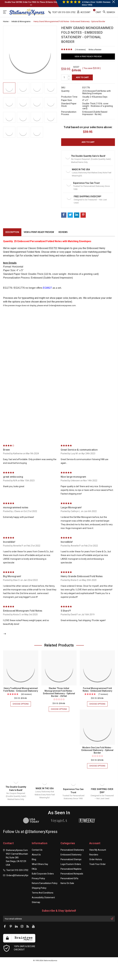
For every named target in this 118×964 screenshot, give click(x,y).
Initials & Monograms (21, 21)
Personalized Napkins (71, 869)
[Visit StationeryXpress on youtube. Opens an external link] (33, 926)
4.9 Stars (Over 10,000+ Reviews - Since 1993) (97, 3)
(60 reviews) (26, 694)
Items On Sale (67, 883)
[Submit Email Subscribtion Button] (111, 918)
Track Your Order (97, 864)
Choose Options (22, 705)
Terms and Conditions (42, 892)
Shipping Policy (39, 888)
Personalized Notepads (72, 873)
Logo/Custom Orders (71, 864)
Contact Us (37, 850)
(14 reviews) (80, 49)
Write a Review (94, 49)
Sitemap (36, 902)
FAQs (34, 869)
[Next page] (4, 634)
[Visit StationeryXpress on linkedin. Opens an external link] (16, 926)
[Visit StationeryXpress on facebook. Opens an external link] (5, 926)
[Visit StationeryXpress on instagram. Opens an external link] (22, 926)
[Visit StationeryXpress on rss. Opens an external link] (28, 926)
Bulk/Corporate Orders (43, 873)
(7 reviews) (103, 694)
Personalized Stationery (72, 850)
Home (5, 21)
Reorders (93, 854)
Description (12, 232)
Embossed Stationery (71, 854)
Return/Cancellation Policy (44, 883)
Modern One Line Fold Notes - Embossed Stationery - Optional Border (97, 750)
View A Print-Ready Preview (88, 56)
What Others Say (40, 864)
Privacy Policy (38, 878)
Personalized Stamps (71, 859)
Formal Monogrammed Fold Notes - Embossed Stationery (97, 689)
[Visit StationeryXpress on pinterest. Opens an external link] (10, 926)
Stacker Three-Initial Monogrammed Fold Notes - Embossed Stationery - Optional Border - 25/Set (59, 692)
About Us (36, 854)
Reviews (63, 232)
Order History (95, 859)
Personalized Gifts (69, 878)
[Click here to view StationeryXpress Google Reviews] (5, 12)
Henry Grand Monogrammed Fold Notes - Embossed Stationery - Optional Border (69, 21)
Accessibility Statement (43, 897)
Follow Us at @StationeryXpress (30, 831)
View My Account (97, 850)
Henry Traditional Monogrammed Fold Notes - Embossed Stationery (20, 689)
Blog (34, 859)
